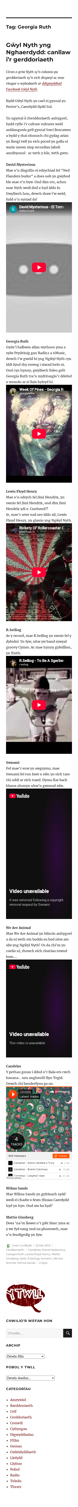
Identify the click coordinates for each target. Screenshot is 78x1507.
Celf (13, 1411)
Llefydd (16, 1458)
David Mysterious (53, 1249)
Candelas (34, 1249)
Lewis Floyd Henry (37, 1254)
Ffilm (14, 1440)
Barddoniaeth (21, 1406)
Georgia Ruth (15, 1254)
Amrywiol (18, 1400)
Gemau (16, 1446)
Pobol (15, 1469)
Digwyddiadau (21, 1434)
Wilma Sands (26, 1262)
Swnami (46, 1258)
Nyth (23, 1258)
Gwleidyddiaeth (23, 1452)
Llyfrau (16, 1463)
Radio (15, 1475)
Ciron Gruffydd (22, 1245)
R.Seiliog (34, 1258)
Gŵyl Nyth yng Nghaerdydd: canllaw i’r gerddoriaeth (38, 52)
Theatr (15, 1487)
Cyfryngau (18, 1429)
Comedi (16, 1423)
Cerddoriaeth (15, 1249)
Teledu (15, 1481)
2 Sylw (43, 1262)
